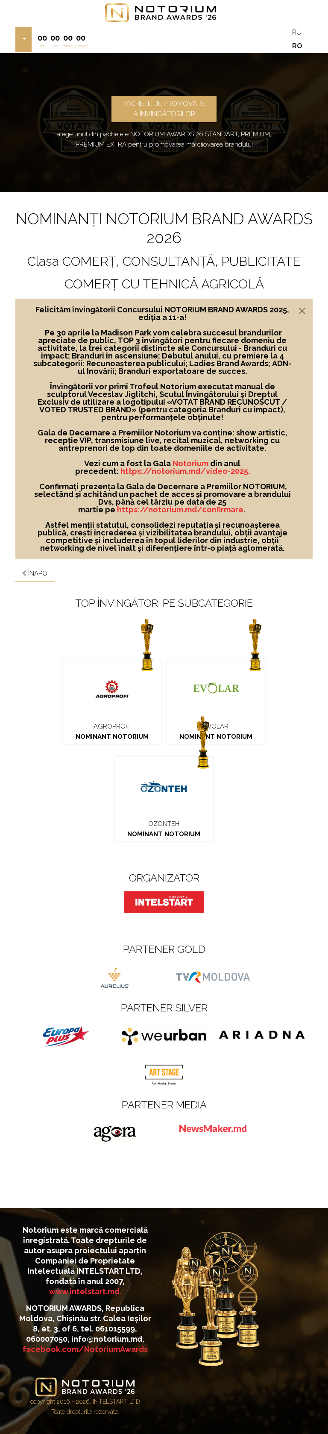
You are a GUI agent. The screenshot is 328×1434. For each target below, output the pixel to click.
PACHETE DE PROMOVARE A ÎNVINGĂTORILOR (164, 109)
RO (297, 46)
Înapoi (37, 573)
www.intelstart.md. (85, 1291)
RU (297, 32)
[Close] (302, 311)
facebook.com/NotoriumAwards (85, 1349)
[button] (23, 39)
